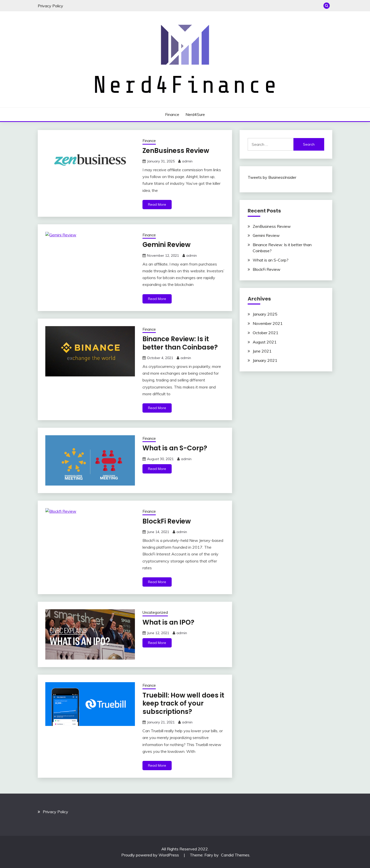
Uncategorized (155, 612)
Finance (172, 114)
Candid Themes (235, 854)
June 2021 (262, 351)
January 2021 (265, 360)
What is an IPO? (168, 622)
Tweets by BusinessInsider (272, 177)
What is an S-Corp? (174, 448)
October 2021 (265, 332)
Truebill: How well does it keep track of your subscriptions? (183, 703)
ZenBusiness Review (175, 150)
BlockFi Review (166, 521)
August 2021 (265, 341)
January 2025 (265, 314)
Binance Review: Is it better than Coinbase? (180, 343)
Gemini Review (166, 244)
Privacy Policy (50, 5)
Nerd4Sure (195, 114)
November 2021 (268, 323)
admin (187, 161)
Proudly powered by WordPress (150, 854)
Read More (157, 204)
